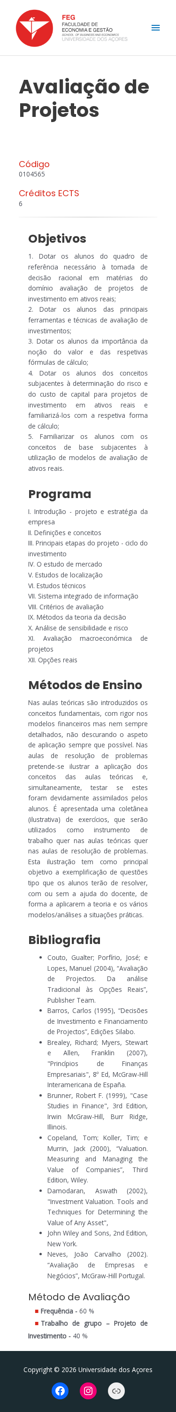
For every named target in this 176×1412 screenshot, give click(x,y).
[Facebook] (60, 1390)
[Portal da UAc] (116, 1390)
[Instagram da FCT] (88, 1390)
